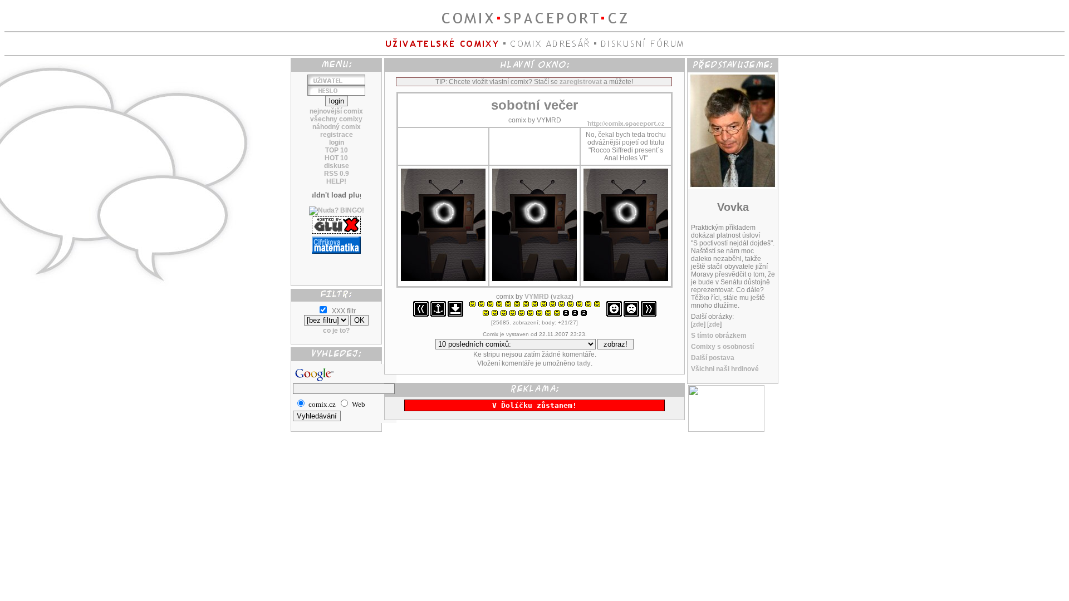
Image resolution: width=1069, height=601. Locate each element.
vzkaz (562, 296)
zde (698, 324)
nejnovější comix (336, 111)
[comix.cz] (726, 429)
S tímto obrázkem (719, 335)
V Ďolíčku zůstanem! (534, 405)
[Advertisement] (336, 265)
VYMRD (536, 296)
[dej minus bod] (631, 314)
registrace (336, 135)
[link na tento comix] (438, 314)
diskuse (336, 166)
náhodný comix (336, 127)
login (336, 142)
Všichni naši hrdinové (725, 369)
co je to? (336, 330)
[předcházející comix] (421, 314)
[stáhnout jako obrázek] (455, 314)
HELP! (336, 181)
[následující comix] (648, 314)
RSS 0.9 (336, 174)
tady (584, 363)
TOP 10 (336, 150)
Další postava (712, 358)
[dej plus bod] (614, 314)
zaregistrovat (581, 82)
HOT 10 (336, 158)
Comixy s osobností (722, 347)
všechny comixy (336, 119)
